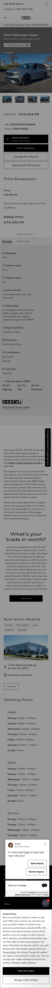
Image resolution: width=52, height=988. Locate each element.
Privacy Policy (9, 952)
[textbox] (27, 885)
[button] (27, 868)
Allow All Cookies (26, 971)
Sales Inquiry (37, 863)
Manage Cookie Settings (26, 980)
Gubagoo (32, 892)
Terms (46, 894)
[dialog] (26, 948)
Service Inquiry (36, 871)
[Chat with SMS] (44, 885)
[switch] (45, 903)
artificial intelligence (23, 894)
